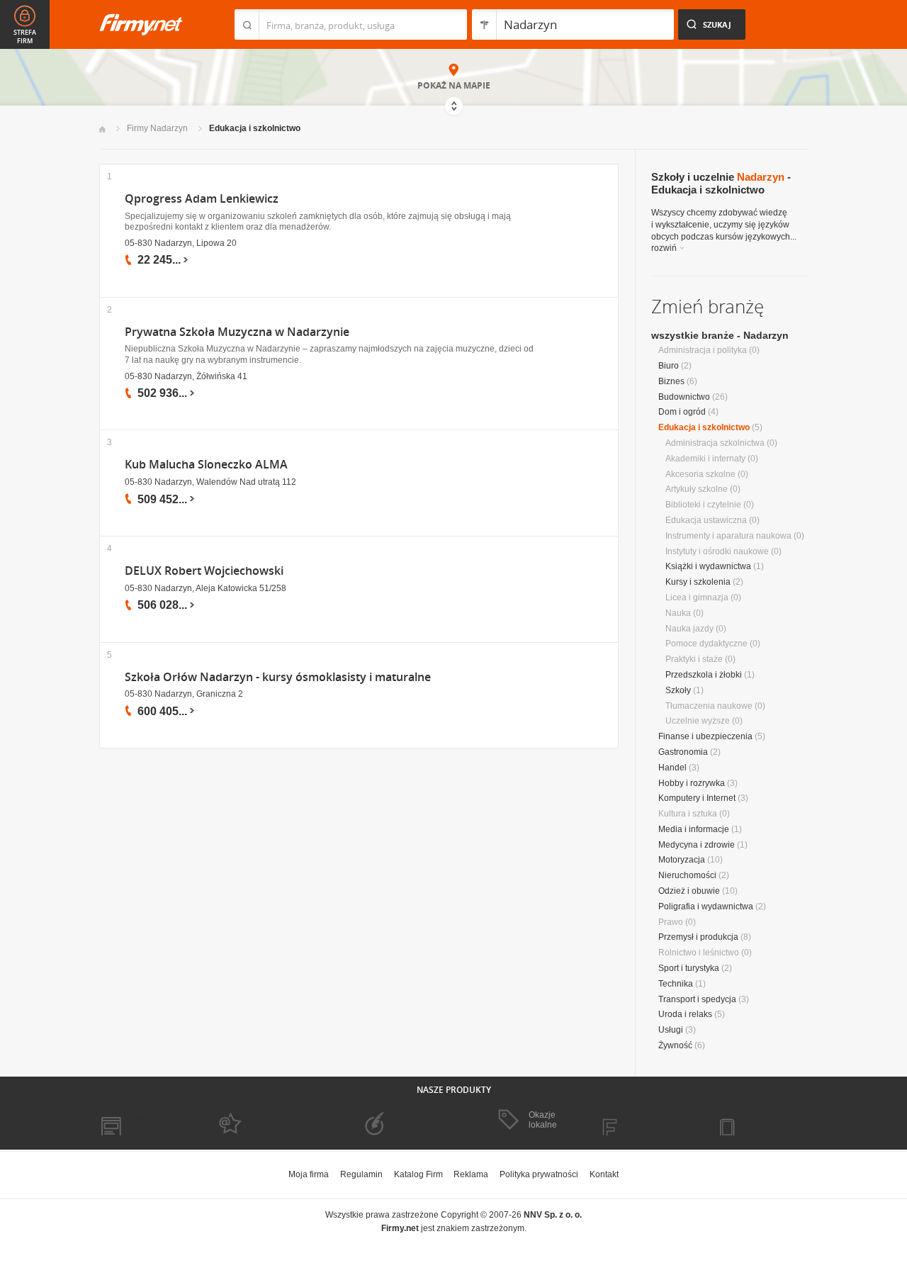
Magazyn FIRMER (644, 1121)
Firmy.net (141, 24)
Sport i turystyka (688, 968)
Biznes (671, 381)
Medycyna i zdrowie (696, 845)
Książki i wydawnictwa (708, 566)
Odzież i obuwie (689, 891)
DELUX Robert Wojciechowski (204, 570)
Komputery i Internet (697, 798)
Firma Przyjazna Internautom (261, 1120)
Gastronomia (683, 752)
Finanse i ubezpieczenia (705, 736)
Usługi (670, 1030)
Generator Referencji (394, 1120)
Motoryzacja (681, 860)
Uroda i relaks (685, 1014)
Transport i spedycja (697, 999)
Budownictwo (684, 397)
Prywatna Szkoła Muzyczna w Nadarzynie (237, 332)
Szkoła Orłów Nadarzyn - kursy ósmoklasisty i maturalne (278, 677)
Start (102, 129)
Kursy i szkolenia (698, 582)
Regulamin (361, 1174)
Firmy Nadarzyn (157, 128)
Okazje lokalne (543, 1120)
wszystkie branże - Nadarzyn (720, 335)
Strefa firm (24, 36)
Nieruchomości (687, 875)
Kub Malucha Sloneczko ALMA (206, 464)
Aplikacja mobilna (760, 1121)
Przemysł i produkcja (698, 937)
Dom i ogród (682, 412)
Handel (672, 768)
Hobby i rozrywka (691, 783)
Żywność (675, 1045)
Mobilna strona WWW (140, 1121)
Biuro (668, 366)
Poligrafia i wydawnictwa (705, 906)
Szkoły (678, 690)
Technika (675, 984)
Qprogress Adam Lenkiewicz (201, 198)
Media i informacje (693, 829)
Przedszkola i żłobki (703, 675)
